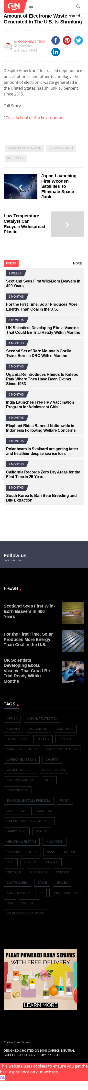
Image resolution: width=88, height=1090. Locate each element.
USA (10, 903)
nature (70, 852)
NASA (51, 852)
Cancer (64, 739)
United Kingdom (65, 893)
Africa (12, 718)
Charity (52, 759)
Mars (33, 852)
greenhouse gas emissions (29, 821)
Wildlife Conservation (25, 913)
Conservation (53, 770)
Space (42, 882)
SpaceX (62, 882)
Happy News (16, 831)
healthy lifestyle (21, 841)
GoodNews (43, 811)
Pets (10, 862)
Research (38, 872)
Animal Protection (42, 718)
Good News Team (31, 41)
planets (30, 862)
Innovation (54, 841)
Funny (65, 800)
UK (41, 893)
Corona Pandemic (21, 780)
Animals (13, 729)
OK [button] (2, 1077)
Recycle (16, 158)
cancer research (22, 749)
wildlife (29, 903)
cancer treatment (61, 749)
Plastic (52, 862)
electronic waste (25, 148)
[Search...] (81, 6)
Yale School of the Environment (36, 117)
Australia (65, 729)
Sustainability (18, 893)
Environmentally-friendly (29, 800)
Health (41, 831)
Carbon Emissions (21, 759)
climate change (20, 770)
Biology (42, 739)
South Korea (17, 882)
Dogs (49, 780)
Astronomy (38, 729)
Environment (62, 148)
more (77, 263)
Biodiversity (17, 739)
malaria (13, 852)
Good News (16, 811)
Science (62, 872)
